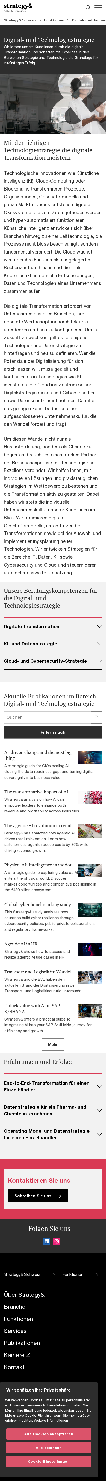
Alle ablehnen (49, 1448)
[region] (49, 1429)
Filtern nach (53, 732)
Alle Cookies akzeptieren (48, 1434)
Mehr (53, 1044)
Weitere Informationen (51, 1420)
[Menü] (98, 7)
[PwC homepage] (18, 7)
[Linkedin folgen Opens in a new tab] (46, 1242)
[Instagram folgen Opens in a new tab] (56, 1242)
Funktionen (54, 20)
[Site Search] (88, 7)
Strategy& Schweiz (20, 20)
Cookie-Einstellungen (48, 1461)
